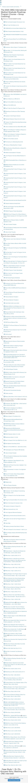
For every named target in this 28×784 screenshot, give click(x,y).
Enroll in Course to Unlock (14, 780)
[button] (1, 1)
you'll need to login (19, 778)
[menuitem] (1, 3)
